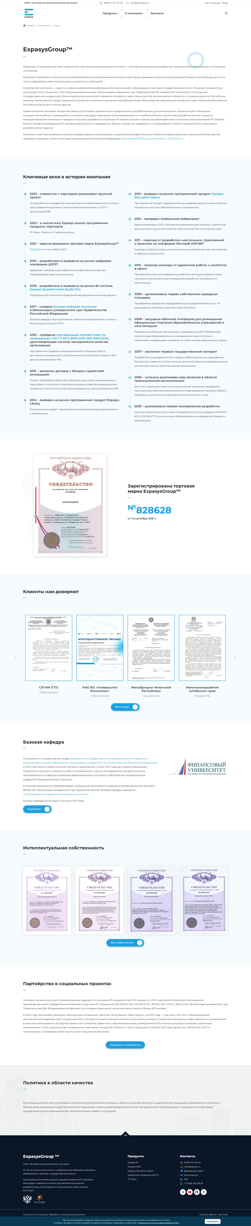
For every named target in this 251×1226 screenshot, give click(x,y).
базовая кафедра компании (75, 306)
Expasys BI (133, 1162)
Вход (225, 3)
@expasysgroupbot (194, 1171)
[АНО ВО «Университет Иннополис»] (100, 648)
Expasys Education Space (140, 1171)
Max (186, 1179)
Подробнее (34, 808)
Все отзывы (122, 706)
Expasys (30, 25)
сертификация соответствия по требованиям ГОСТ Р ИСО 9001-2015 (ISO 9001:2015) (69, 336)
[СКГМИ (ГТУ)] (49, 647)
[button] (234, 657)
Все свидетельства (122, 942)
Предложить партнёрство (125, 1044)
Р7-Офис (132, 1179)
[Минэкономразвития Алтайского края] (202, 647)
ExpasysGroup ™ (41, 1156)
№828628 (35, 249)
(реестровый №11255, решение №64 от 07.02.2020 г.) (152, 138)
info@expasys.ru (139, 2)
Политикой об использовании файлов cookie (158, 1223)
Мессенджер (191, 1175)
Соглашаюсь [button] (213, 1221)
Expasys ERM (134, 1166)
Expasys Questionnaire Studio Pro (55, 289)
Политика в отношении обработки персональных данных (54, 1214)
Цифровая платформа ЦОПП (143, 1175)
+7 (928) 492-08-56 (193, 1183)
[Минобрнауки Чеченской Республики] (151, 647)
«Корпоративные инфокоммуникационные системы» (55, 794)
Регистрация (213, 3)
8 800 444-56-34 (113, 2)
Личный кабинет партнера (213, 1214)
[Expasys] (29, 13)
